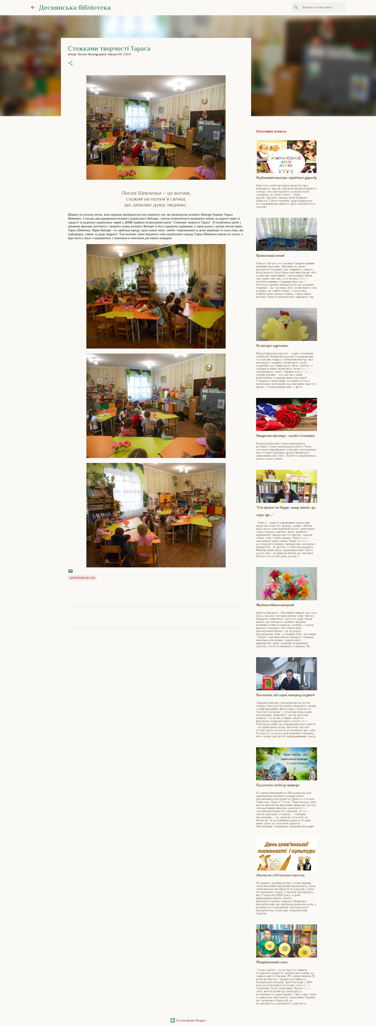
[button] (70, 63)
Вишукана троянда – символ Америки (285, 435)
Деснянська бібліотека (75, 7)
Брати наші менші (270, 255)
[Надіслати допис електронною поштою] (70, 572)
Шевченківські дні (82, 577)
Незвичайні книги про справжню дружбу (286, 177)
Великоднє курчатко (272, 345)
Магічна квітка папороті (275, 605)
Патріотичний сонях (272, 962)
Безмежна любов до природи (277, 785)
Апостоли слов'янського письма (280, 875)
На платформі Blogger (190, 1020)
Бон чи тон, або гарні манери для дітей (285, 695)
